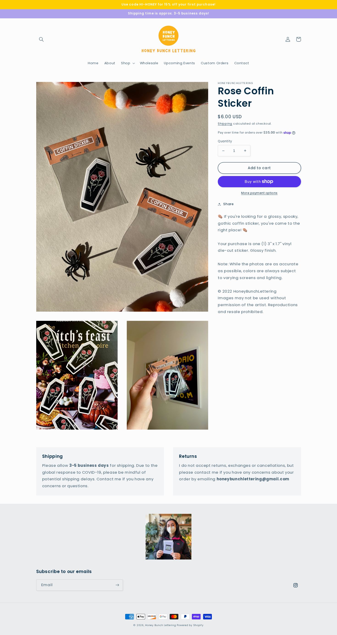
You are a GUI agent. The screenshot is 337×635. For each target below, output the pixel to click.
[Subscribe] (117, 585)
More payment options (259, 193)
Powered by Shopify (190, 625)
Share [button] (228, 204)
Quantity (225, 141)
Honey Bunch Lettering (160, 625)
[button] (41, 39)
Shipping (225, 124)
